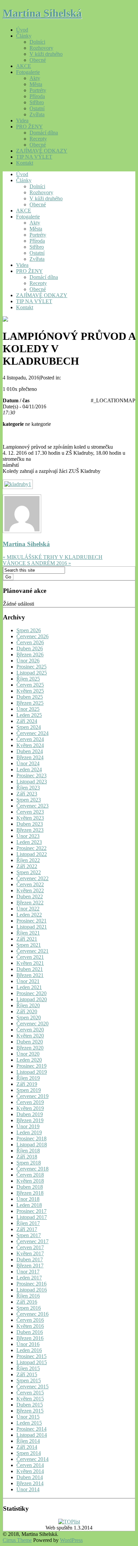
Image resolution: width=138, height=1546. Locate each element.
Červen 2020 (30, 1029)
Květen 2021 (30, 963)
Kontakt (24, 163)
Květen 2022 (30, 890)
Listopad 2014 (31, 1435)
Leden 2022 (29, 915)
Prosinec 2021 (31, 921)
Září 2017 (26, 1229)
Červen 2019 (30, 1102)
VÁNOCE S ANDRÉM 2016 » (37, 563)
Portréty (37, 90)
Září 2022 (26, 866)
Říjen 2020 (28, 1005)
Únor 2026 (28, 660)
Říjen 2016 (28, 1296)
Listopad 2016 (31, 1290)
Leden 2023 (29, 842)
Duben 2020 (29, 1042)
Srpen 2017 (28, 1235)
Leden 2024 (29, 769)
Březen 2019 (30, 1120)
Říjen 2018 (28, 1150)
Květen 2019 (30, 1108)
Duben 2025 (29, 697)
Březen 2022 (30, 902)
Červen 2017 (30, 1247)
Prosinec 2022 (31, 848)
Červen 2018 (30, 1175)
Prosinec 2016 (31, 1284)
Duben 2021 (29, 969)
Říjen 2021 (28, 933)
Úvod (22, 30)
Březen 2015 (30, 1411)
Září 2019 (26, 1084)
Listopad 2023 (31, 781)
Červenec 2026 (32, 636)
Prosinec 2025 (31, 666)
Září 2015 (26, 1374)
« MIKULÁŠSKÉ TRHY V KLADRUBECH (52, 557)
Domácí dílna (43, 132)
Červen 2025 (30, 685)
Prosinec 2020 (31, 993)
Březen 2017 (30, 1265)
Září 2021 (26, 939)
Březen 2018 (30, 1193)
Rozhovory (41, 48)
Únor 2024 (28, 763)
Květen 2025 (30, 691)
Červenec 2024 (32, 733)
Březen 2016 (30, 1338)
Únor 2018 (28, 1199)
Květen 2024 (30, 745)
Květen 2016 (30, 1326)
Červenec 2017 (32, 1241)
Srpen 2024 (28, 727)
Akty (34, 78)
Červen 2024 (30, 739)
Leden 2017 (29, 1277)
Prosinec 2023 (31, 775)
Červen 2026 (30, 642)
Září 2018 (26, 1157)
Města (35, 84)
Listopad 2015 (31, 1362)
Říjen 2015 (28, 1368)
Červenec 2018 (32, 1169)
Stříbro (36, 102)
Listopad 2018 (31, 1144)
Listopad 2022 (31, 854)
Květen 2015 (30, 1398)
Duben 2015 (29, 1405)
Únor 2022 (28, 908)
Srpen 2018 (28, 1163)
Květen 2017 (30, 1253)
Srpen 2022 (28, 872)
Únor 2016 (28, 1344)
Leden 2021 (29, 987)
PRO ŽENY (29, 126)
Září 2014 (26, 1447)
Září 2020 (26, 1011)
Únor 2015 (28, 1417)
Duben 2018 (29, 1187)
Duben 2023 (29, 824)
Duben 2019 (29, 1114)
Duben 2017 (29, 1259)
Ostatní (37, 108)
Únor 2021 (28, 981)
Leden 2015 (29, 1423)
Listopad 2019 (31, 1072)
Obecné (37, 60)
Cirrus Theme (17, 1540)
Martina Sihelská (42, 13)
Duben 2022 (29, 896)
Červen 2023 (30, 812)
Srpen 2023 (28, 800)
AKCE (23, 66)
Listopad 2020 (31, 999)
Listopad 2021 (31, 927)
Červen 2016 (30, 1320)
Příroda (37, 96)
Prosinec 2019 (31, 1066)
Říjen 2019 (28, 1078)
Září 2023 (26, 794)
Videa (22, 120)
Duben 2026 (29, 648)
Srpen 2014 (28, 1453)
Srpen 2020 (28, 1017)
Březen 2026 (30, 654)
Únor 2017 (28, 1271)
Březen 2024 (30, 757)
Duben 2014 (29, 1477)
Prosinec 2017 (31, 1211)
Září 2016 (26, 1302)
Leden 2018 (29, 1205)
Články (23, 36)
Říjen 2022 (28, 860)
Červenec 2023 (32, 806)
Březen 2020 (30, 1048)
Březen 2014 (30, 1483)
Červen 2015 (30, 1392)
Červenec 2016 (32, 1314)
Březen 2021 (30, 975)
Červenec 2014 (32, 1459)
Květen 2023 (30, 818)
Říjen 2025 (28, 679)
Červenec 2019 (32, 1096)
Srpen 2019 (28, 1090)
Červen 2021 (30, 957)
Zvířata (37, 114)
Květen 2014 (30, 1471)
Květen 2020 (30, 1036)
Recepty (38, 138)
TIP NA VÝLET (34, 157)
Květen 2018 (30, 1181)
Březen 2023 (30, 830)
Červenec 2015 (32, 1386)
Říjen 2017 (28, 1223)
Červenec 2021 (32, 951)
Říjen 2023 (28, 787)
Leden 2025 (29, 715)
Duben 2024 (29, 751)
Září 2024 (26, 721)
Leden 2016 (29, 1350)
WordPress (71, 1540)
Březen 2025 (30, 703)
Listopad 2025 (31, 673)
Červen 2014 (30, 1465)
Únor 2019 (28, 1126)
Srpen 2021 (28, 945)
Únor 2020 (28, 1054)
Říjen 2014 (28, 1441)
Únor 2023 (28, 836)
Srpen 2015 (28, 1380)
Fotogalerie (28, 72)
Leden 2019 (29, 1132)
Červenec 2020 (32, 1023)
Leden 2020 (29, 1060)
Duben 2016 (29, 1332)
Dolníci (37, 42)
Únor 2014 (28, 1489)
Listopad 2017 (31, 1217)
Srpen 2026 (28, 630)
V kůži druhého (46, 54)
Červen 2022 (30, 884)
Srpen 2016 (28, 1308)
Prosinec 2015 (31, 1356)
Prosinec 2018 (31, 1138)
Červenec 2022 (32, 878)
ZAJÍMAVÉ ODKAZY (41, 151)
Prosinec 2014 (31, 1429)
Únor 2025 (28, 709)
